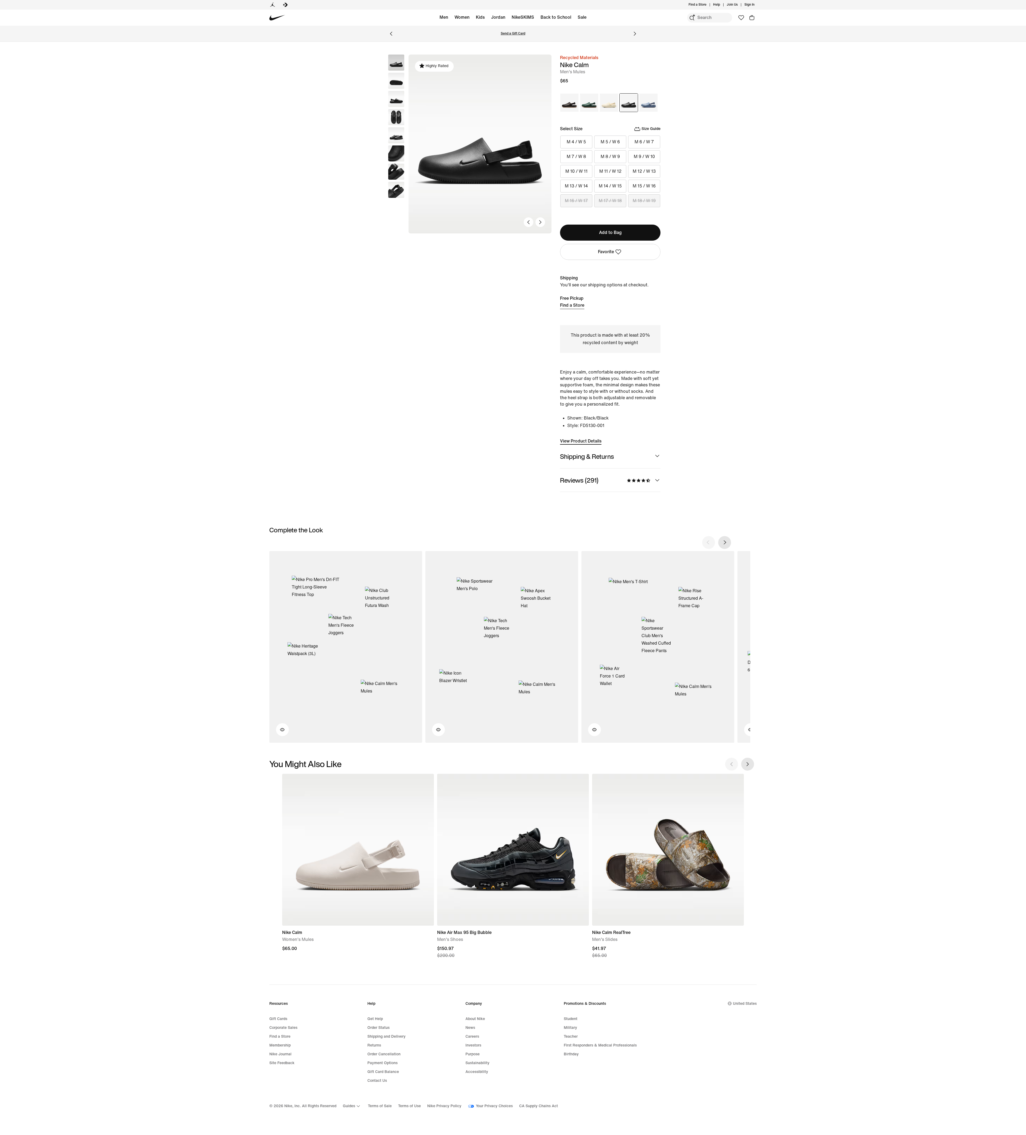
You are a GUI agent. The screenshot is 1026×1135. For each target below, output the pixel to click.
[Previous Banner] (391, 33)
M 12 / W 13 (644, 171)
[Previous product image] (528, 222)
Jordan (498, 17)
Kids (480, 17)
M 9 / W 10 (644, 156)
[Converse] (285, 5)
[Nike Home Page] (277, 18)
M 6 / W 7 (644, 142)
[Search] (692, 17)
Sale (582, 17)
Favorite (606, 251)
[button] (396, 81)
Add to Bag (610, 232)
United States (745, 1004)
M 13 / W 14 (576, 186)
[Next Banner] (634, 33)
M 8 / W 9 (610, 156)
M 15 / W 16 (644, 186)
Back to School (556, 17)
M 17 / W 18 (610, 200)
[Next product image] (540, 222)
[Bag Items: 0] (752, 17)
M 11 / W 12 (610, 171)
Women (461, 17)
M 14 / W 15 (610, 186)
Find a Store (572, 305)
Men (444, 17)
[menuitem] (721, 5)
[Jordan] (272, 5)
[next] (724, 542)
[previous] (708, 542)
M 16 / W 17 (576, 200)
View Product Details (580, 441)
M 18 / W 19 (644, 200)
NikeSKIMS (523, 17)
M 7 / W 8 (576, 156)
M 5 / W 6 (610, 142)
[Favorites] (741, 17)
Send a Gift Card (513, 33)
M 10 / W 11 (576, 171)
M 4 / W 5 (576, 142)
